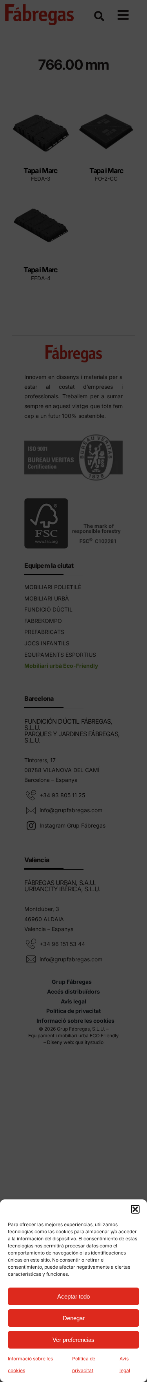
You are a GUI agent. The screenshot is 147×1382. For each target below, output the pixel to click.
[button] (135, 1209)
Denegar (74, 1318)
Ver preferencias (73, 1339)
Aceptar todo (73, 1296)
